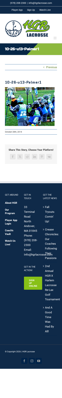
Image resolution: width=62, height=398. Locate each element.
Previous (51, 67)
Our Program (10, 211)
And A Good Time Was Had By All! (49, 319)
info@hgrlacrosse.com (40, 3)
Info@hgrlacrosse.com (38, 254)
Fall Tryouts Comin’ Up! (49, 214)
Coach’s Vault (9, 232)
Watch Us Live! (10, 242)
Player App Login (11, 222)
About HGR (11, 202)
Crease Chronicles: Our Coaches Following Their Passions (50, 244)
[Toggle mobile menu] (55, 38)
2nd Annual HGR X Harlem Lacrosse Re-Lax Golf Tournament (50, 282)
